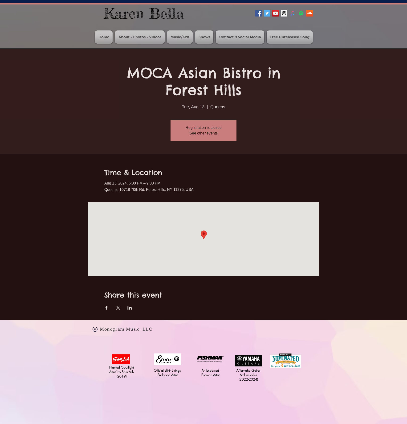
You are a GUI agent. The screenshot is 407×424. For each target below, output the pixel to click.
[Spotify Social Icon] (301, 13)
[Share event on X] (118, 308)
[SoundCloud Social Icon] (309, 13)
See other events (203, 133)
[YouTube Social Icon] (275, 13)
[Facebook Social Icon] (258, 13)
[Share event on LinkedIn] (129, 308)
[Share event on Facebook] (106, 308)
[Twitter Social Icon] (267, 13)
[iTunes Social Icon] (292, 13)
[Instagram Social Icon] (284, 13)
